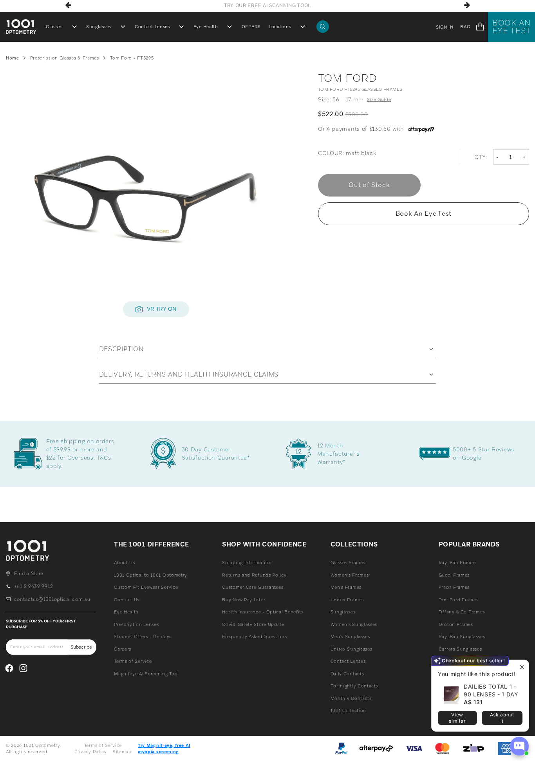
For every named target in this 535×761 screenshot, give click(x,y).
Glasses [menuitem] (54, 26)
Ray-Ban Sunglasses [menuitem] (462, 636)
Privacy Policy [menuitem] (90, 751)
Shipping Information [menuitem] (246, 562)
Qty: (480, 156)
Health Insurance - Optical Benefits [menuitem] (263, 612)
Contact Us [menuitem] (126, 599)
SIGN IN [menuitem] (445, 27)
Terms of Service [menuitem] (133, 661)
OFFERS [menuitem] (251, 26)
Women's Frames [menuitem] (350, 575)
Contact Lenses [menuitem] (152, 26)
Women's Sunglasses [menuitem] (354, 624)
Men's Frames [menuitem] (346, 587)
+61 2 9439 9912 (33, 586)
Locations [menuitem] (280, 26)
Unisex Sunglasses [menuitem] (351, 649)
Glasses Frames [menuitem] (348, 562)
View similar (457, 718)
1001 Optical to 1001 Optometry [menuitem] (150, 575)
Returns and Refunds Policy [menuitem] (254, 575)
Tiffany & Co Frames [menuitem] (462, 612)
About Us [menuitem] (124, 562)
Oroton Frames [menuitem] (456, 624)
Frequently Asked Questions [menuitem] (254, 636)
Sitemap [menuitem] (122, 751)
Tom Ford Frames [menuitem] (459, 599)
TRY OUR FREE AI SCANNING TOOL (267, 5)
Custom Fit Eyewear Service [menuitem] (146, 587)
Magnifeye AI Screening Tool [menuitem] (146, 673)
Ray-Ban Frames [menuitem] (458, 562)
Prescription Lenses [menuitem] (136, 624)
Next (467, 5)
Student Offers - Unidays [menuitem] (143, 636)
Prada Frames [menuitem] (454, 587)
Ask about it (502, 718)
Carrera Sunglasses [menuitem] (460, 649)
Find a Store (28, 573)
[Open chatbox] (519, 746)
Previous (68, 5)
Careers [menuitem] (122, 649)
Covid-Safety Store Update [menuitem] (253, 624)
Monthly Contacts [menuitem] (351, 698)
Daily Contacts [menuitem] (347, 673)
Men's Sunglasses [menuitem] (350, 636)
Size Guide (379, 99)
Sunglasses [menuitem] (98, 26)
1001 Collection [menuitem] (349, 710)
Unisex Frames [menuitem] (347, 599)
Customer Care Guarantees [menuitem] (253, 587)
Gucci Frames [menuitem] (454, 575)
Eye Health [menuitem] (205, 26)
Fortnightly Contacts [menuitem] (354, 686)
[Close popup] (521, 666)
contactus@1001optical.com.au (52, 599)
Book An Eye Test (511, 27)
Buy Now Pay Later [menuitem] (243, 599)
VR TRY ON (162, 308)
